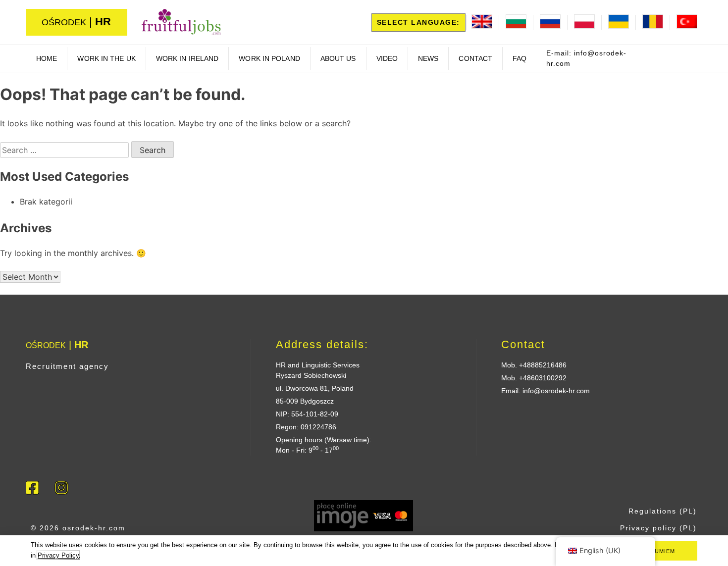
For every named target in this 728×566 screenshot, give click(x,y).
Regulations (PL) (662, 511)
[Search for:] (65, 150)
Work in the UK (106, 58)
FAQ (519, 58)
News (428, 58)
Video (387, 58)
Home (46, 58)
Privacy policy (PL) (658, 528)
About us (338, 58)
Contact (475, 58)
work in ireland (187, 58)
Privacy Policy (58, 555)
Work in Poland (269, 58)
